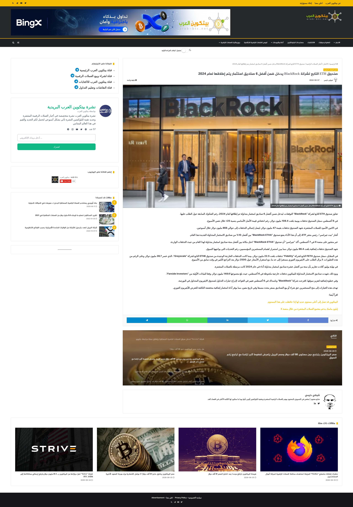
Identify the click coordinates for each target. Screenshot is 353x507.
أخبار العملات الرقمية (314, 64)
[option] (232, 357)
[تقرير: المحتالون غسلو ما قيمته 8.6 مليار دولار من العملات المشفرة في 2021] (106, 219)
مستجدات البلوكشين (295, 42)
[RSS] (13, 3)
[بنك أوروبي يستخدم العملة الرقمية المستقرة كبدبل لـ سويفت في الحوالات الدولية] (106, 207)
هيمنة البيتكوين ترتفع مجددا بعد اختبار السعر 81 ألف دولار (232, 474)
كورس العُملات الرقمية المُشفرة (255, 42)
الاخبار (337, 42)
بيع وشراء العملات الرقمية (230, 42)
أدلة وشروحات (278, 42)
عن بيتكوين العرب (333, 3)
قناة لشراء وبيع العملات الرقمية (93, 76)
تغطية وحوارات (324, 42)
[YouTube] (21, 3)
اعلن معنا (319, 3)
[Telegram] (17, 3)
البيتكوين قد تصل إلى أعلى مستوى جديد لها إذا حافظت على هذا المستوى (303, 301)
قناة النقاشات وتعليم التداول (95, 87)
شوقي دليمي (328, 80)
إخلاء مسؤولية (306, 3)
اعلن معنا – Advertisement (162, 498)
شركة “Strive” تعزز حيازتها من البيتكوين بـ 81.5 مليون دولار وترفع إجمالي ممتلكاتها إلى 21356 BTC (56, 475)
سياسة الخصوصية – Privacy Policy (188, 498)
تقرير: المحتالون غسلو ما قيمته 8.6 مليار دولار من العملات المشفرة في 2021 (66, 215)
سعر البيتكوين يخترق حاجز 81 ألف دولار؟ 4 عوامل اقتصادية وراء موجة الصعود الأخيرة (140, 474)
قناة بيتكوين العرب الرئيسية (96, 70)
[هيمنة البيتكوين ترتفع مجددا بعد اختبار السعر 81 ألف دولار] (217, 449)
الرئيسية (332, 64)
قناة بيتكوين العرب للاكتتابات (95, 81)
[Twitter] (25, 3)
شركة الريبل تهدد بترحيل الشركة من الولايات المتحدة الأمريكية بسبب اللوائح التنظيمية (61, 227)
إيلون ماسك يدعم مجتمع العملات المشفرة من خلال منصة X (309, 309)
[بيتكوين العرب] (324, 16)
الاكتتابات (311, 42)
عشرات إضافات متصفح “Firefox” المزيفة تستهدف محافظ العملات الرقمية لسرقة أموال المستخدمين (301, 475)
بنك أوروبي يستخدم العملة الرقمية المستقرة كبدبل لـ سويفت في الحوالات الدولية (62, 203)
